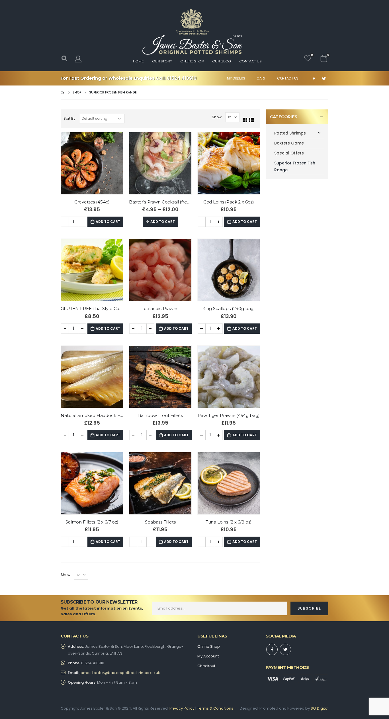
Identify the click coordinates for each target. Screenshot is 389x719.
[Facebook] (314, 78)
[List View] (251, 120)
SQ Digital (319, 708)
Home (138, 61)
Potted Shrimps (290, 133)
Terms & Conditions (215, 708)
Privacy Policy (182, 708)
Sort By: (70, 118)
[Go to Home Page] (63, 92)
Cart (261, 78)
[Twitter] (324, 78)
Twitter (285, 649)
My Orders (236, 78)
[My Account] (78, 59)
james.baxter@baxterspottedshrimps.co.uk (120, 672)
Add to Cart (108, 221)
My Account (208, 656)
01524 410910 (181, 78)
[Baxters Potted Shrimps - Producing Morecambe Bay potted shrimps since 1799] (192, 32)
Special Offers (289, 153)
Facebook (272, 649)
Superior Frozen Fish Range (294, 166)
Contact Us (287, 78)
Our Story (162, 61)
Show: (217, 117)
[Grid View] (245, 120)
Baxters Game (289, 143)
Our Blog (221, 61)
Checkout (206, 666)
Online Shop (192, 61)
